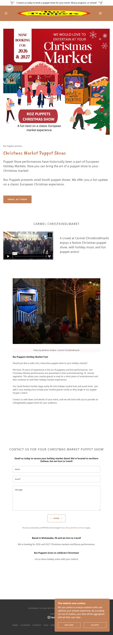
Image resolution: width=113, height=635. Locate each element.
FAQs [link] (46, 625)
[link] (53, 13)
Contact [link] (37, 625)
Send (56, 518)
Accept (95, 625)
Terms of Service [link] (80, 528)
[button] (6, 13)
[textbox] (56, 469)
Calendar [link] (25, 625)
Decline (69, 625)
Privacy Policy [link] (65, 528)
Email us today (17, 199)
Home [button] (15, 625)
